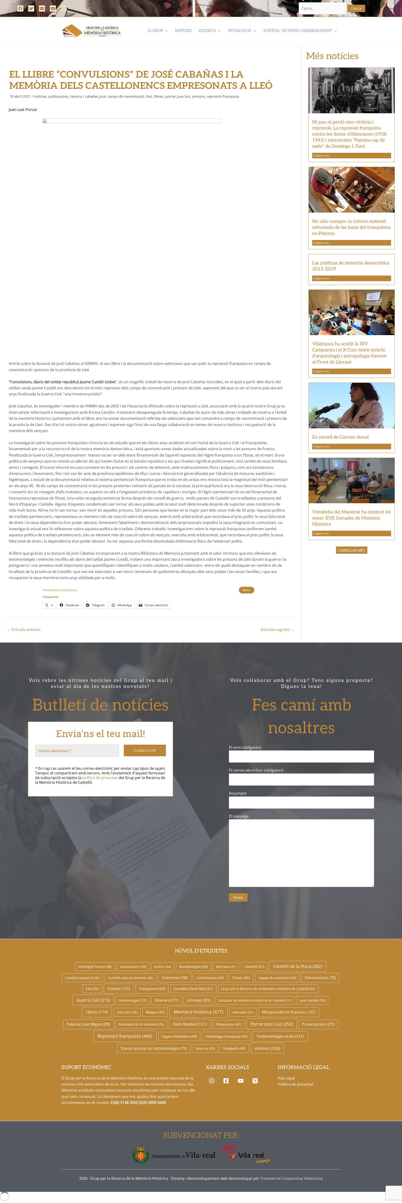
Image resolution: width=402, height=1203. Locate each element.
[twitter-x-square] (256, 1081)
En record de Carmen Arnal (340, 437)
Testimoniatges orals (280, 1036)
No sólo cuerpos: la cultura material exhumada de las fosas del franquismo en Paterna (351, 227)
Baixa (246, 590)
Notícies (40, 96)
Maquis (155, 1012)
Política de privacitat (295, 1084)
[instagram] (212, 1081)
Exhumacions (320, 977)
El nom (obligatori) (245, 747)
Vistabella (234, 1048)
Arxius (162, 966)
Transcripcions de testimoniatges (154, 1048)
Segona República (179, 1036)
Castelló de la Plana (297, 966)
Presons (198, 96)
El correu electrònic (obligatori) (256, 770)
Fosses (118, 988)
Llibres (159, 96)
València (205, 1048)
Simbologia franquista (226, 1036)
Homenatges (132, 1000)
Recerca (76, 96)
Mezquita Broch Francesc (289, 1012)
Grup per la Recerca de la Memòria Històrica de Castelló (268, 988)
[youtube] (241, 1081)
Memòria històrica (198, 1012)
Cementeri (175, 977)
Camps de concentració (125, 96)
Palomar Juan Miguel (88, 1024)
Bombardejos (193, 966)
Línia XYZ (127, 1012)
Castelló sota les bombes (130, 978)
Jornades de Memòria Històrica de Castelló (255, 1000)
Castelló (254, 966)
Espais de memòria (277, 977)
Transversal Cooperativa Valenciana (291, 1178)
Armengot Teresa (94, 966)
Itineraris (166, 1000)
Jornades (198, 1000)
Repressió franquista (223, 96)
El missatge (239, 816)
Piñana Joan (228, 1024)
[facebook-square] (227, 1081)
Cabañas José (95, 96)
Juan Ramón (312, 1000)
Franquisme (152, 988)
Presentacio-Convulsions (60, 590)
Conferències (210, 977)
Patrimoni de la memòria (141, 1024)
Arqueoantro (133, 966)
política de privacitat (100, 777)
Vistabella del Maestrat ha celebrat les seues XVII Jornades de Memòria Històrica (351, 518)
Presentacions (318, 1024)
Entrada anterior (24, 629)
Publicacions (58, 96)
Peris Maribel (190, 1024)
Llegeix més (321, 155)
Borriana (226, 966)
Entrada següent (278, 629)
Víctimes (267, 1048)
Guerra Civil (93, 1000)
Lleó (149, 96)
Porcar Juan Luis (177, 96)
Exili (92, 988)
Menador (243, 1012)
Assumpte (238, 793)
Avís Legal (286, 1078)
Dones (241, 977)
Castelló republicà (82, 978)
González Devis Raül (193, 988)
